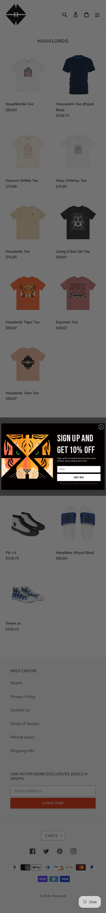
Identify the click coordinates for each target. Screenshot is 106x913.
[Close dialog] (101, 426)
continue (79, 477)
